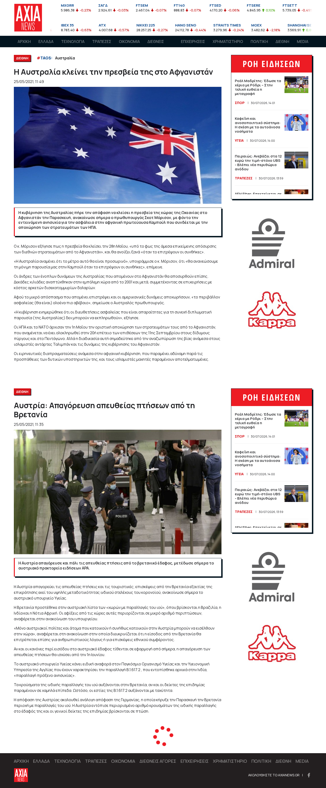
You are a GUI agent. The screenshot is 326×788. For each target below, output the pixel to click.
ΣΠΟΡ (240, 102)
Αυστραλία (65, 58)
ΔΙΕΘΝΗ (282, 41)
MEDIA (302, 41)
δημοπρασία (78, 743)
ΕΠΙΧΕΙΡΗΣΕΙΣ (193, 41)
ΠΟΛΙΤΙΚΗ (259, 41)
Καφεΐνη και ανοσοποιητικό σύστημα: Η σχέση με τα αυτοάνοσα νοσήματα (257, 125)
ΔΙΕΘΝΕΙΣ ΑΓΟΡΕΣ (155, 46)
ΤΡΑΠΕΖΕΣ (101, 41)
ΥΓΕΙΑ (239, 140)
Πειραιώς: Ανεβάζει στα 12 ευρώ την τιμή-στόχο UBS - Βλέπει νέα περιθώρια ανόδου (258, 163)
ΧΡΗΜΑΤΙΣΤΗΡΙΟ (228, 41)
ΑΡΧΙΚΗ (24, 41)
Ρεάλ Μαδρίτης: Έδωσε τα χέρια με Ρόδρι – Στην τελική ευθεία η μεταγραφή (258, 87)
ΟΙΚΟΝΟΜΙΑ (129, 41)
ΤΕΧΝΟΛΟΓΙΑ (72, 41)
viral (59, 743)
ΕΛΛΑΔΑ (45, 41)
